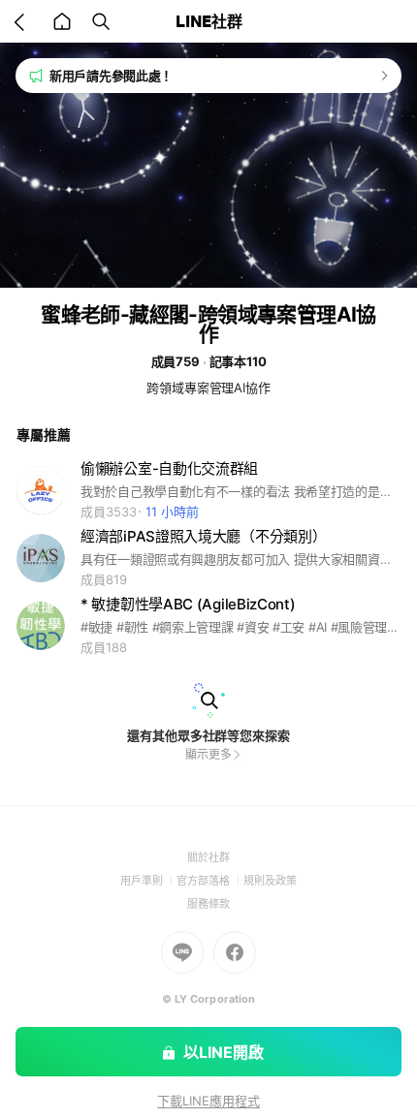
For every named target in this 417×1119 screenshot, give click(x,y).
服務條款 (208, 904)
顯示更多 (208, 754)
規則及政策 (270, 880)
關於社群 (208, 857)
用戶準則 (148, 880)
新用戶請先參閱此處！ (111, 75)
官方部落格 (209, 880)
